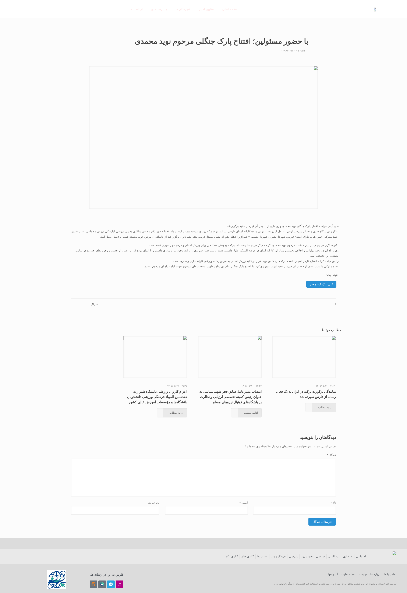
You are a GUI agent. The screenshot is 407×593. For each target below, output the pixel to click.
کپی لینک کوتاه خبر (321, 284)
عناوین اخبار (206, 9)
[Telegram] (111, 584)
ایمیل (243, 502)
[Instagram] (119, 584)
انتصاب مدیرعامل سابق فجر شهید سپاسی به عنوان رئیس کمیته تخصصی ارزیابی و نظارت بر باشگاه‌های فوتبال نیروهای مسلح (230, 396)
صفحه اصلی (229, 9)
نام (333, 502)
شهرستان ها (183, 9)
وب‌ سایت (153, 502)
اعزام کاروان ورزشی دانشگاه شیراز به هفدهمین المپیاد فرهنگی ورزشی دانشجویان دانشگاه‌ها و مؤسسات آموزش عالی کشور (157, 396)
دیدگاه (331, 454)
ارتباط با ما (136, 9)
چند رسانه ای (159, 9)
